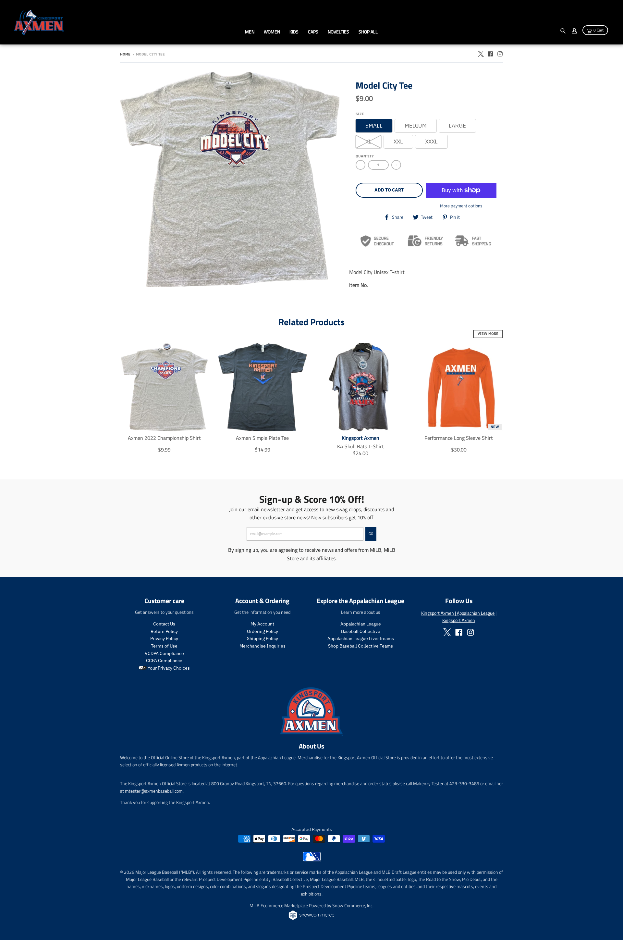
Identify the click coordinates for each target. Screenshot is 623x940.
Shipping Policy (262, 638)
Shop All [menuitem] (368, 31)
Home (125, 54)
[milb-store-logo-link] (312, 859)
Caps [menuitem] (313, 31)
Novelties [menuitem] (338, 31)
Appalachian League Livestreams (360, 638)
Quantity (365, 156)
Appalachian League (360, 624)
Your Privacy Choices (168, 668)
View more (488, 333)
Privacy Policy (164, 638)
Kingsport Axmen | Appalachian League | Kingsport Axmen (458, 617)
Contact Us (164, 624)
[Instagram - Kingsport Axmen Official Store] (500, 54)
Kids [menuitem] (294, 31)
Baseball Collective (360, 631)
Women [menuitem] (272, 31)
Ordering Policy (262, 631)
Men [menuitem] (249, 31)
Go (371, 533)
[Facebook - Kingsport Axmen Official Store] (490, 54)
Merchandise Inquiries (262, 646)
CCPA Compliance (164, 660)
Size (360, 114)
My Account (262, 624)
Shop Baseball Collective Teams (360, 646)
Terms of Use (164, 646)
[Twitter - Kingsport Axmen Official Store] (480, 54)
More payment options (461, 206)
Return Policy (164, 631)
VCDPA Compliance (164, 653)
